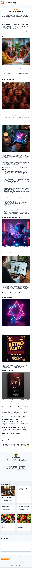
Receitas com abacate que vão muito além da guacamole (23, 526)
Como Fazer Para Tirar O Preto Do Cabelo (8, 476)
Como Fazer (16, 9)
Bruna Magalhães (16, 457)
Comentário (3, 542)
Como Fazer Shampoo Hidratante (25, 476)
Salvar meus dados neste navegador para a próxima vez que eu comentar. (13, 556)
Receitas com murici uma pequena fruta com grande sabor (7, 526)
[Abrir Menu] (30, 2)
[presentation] (8, 491)
